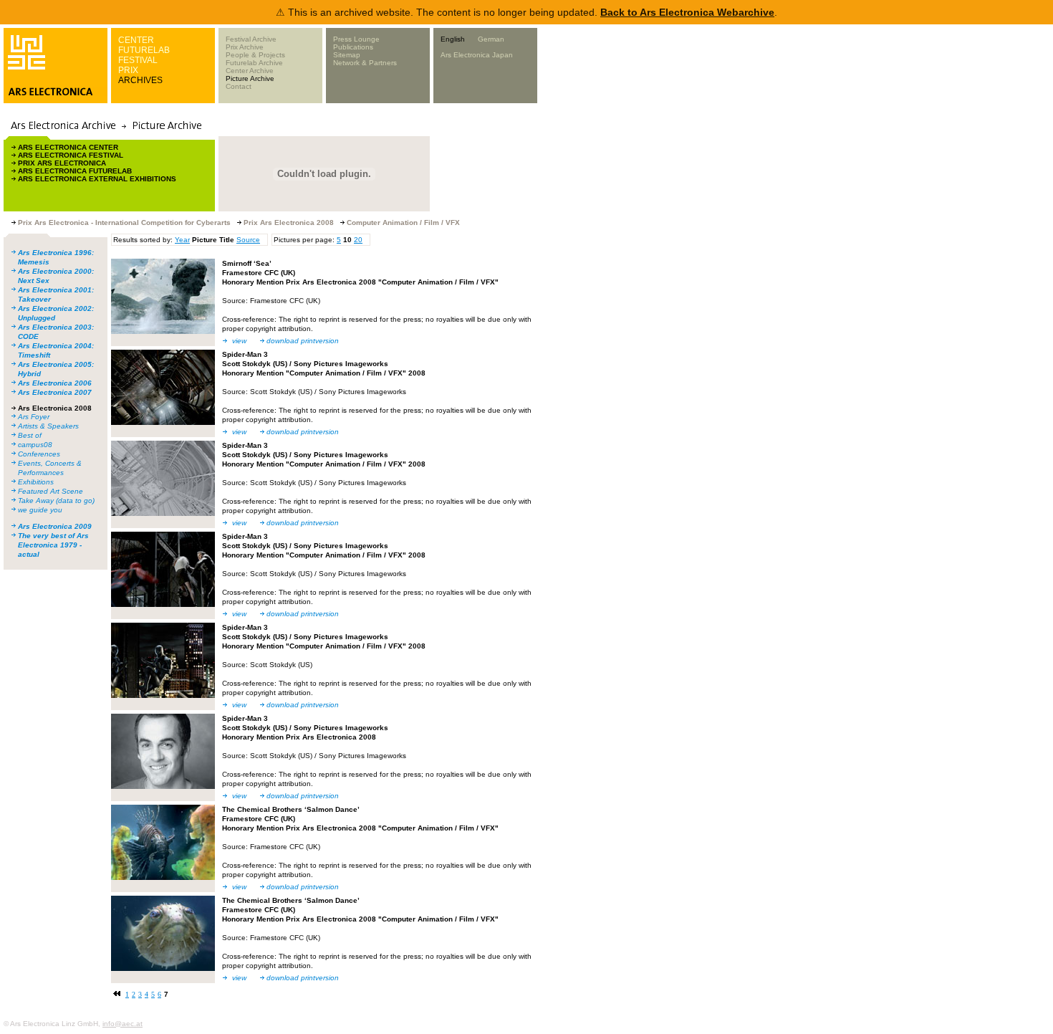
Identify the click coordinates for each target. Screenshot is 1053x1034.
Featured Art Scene (50, 491)
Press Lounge (356, 39)
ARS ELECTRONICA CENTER (68, 147)
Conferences (39, 454)
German (491, 39)
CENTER (136, 40)
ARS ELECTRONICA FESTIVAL (70, 155)
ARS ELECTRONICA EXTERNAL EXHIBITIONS (97, 179)
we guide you (40, 510)
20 (358, 240)
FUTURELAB (144, 50)
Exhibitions (36, 482)
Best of (30, 435)
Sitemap (346, 55)
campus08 (35, 445)
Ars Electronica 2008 (55, 408)
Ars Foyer (33, 417)
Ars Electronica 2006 (55, 383)
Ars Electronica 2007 (55, 392)
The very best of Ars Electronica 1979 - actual (53, 545)
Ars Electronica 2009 (55, 526)
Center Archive (250, 71)
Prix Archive (245, 47)
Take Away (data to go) (56, 500)
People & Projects (255, 55)
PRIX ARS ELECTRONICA (62, 163)
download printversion (302, 341)
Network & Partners (365, 63)
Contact (238, 86)
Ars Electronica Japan (477, 55)
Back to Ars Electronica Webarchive (687, 12)
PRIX (128, 70)
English (453, 39)
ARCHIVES (140, 80)
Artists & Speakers (48, 426)
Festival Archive (251, 39)
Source (248, 240)
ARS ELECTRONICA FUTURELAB (75, 171)
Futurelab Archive (254, 63)
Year (182, 240)
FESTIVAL (138, 60)
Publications (353, 47)
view (239, 341)
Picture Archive (250, 78)
